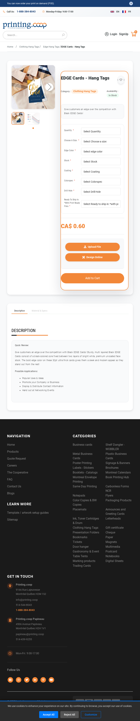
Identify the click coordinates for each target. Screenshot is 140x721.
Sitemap (12, 519)
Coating (68, 170)
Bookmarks (80, 537)
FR (129, 11)
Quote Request (16, 458)
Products (13, 451)
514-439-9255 (24, 639)
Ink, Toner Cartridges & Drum (86, 521)
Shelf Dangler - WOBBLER (115, 447)
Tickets (77, 542)
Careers (12, 465)
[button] (49, 87)
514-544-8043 (24, 605)
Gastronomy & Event (86, 551)
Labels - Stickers (83, 467)
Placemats (79, 509)
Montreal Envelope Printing (85, 479)
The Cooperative (17, 472)
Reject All (69, 714)
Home (10, 47)
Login (113, 34)
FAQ (9, 479)
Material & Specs (39, 310)
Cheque (110, 532)
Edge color (70, 150)
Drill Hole (69, 190)
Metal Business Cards (82, 456)
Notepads (79, 495)
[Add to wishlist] (121, 80)
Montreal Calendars (118, 472)
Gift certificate (115, 527)
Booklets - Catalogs (85, 472)
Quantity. (69, 130)
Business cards (82, 444)
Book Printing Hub (117, 477)
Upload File (94, 246)
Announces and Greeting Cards (116, 512)
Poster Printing (82, 463)
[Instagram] (18, 680)
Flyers (109, 495)
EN (117, 11)
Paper (109, 537)
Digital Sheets (114, 561)
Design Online (94, 257)
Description (19, 310)
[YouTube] (51, 680)
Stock (67, 160)
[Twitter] (27, 680)
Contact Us (14, 486)
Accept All (49, 714)
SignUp (123, 34)
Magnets (111, 542)
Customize (91, 714)
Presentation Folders (86, 532)
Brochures (112, 467)
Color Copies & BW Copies (85, 502)
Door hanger (81, 546)
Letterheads (113, 518)
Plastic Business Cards (116, 456)
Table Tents (80, 556)
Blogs (10, 493)
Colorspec (69, 180)
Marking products (84, 561)
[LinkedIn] (35, 680)
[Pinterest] (43, 680)
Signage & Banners (118, 463)
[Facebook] (10, 680)
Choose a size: (71, 140)
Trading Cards (82, 565)
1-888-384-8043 (25, 610)
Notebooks (112, 556)
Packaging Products (118, 500)
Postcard (111, 551)
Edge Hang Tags (51, 47)
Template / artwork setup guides (28, 512)
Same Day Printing (85, 486)
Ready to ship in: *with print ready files (72, 202)
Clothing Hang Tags (29, 47)
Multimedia (113, 546)
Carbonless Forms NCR (117, 488)
